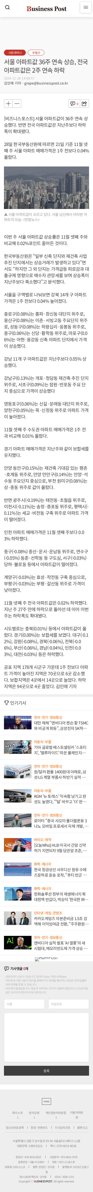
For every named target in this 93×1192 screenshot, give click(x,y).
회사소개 (17, 1112)
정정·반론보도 (39, 1127)
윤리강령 (34, 1112)
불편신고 (82, 1127)
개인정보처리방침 (55, 1112)
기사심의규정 (62, 1127)
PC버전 (46, 1101)
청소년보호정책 (15, 1127)
